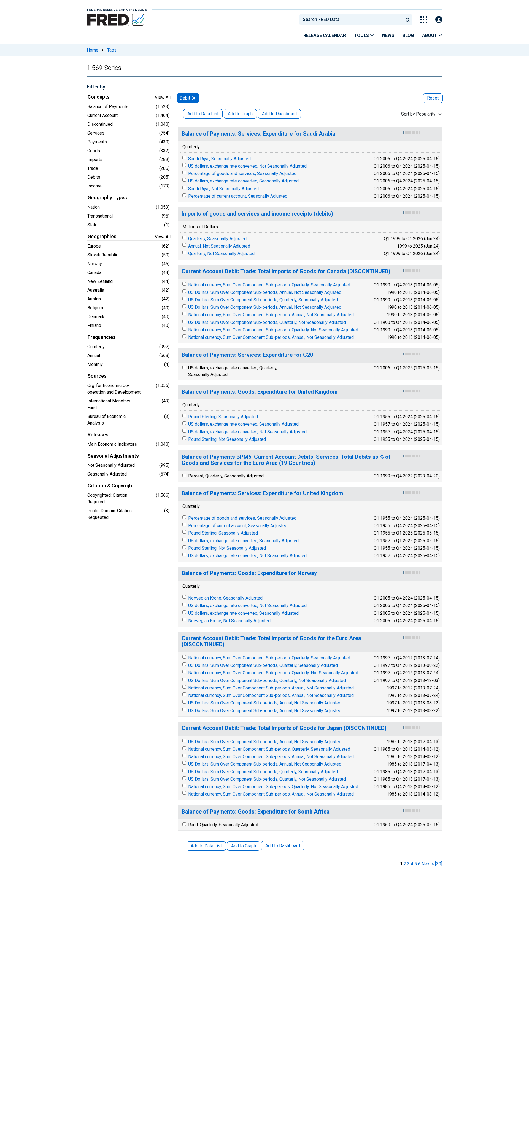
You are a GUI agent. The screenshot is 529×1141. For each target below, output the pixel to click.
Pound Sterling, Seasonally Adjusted (223, 416)
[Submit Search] (408, 19)
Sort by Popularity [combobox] (418, 114)
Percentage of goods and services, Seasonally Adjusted (242, 173)
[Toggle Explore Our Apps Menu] (423, 19)
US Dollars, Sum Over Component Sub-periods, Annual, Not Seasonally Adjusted (264, 292)
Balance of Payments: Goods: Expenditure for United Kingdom (260, 392)
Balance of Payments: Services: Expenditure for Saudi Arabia (258, 134)
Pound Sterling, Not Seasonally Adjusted (227, 439)
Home (92, 50)
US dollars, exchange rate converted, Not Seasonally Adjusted (247, 166)
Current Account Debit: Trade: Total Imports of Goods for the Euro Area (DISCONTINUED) (271, 641)
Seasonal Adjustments (113, 456)
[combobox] (351, 19)
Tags (112, 50)
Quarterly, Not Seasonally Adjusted (221, 253)
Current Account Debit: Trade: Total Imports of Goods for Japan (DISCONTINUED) (284, 728)
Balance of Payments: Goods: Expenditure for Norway (249, 573)
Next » (428, 863)
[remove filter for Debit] (193, 98)
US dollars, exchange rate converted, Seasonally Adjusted (243, 181)
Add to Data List (202, 113)
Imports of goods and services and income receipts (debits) (257, 214)
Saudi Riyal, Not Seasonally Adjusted (223, 188)
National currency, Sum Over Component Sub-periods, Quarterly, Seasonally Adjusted (269, 285)
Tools (362, 35)
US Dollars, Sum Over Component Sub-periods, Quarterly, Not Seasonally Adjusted (267, 322)
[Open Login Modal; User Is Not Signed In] (438, 19)
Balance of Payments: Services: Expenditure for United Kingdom (262, 493)
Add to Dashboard (279, 113)
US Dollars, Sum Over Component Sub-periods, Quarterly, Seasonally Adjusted (263, 299)
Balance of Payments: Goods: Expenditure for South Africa (256, 812)
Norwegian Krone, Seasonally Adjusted (225, 598)
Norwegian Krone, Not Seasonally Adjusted (229, 620)
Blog (408, 35)
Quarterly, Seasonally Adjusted (217, 238)
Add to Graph (240, 113)
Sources (97, 376)
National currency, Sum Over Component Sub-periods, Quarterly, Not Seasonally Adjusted (273, 329)
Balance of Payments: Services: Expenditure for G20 (247, 355)
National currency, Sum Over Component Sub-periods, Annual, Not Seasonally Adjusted (271, 314)
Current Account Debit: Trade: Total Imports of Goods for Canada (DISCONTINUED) (286, 271)
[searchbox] (352, 19)
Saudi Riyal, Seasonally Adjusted (219, 158)
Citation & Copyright (111, 485)
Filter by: (96, 87)
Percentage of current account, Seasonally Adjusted (237, 196)
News (388, 35)
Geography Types (107, 197)
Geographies (102, 236)
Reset (433, 98)
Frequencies (102, 337)
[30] (438, 863)
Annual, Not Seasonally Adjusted (219, 246)
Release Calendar (324, 35)
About (430, 35)
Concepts (99, 97)
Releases (98, 434)
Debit (185, 98)
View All (163, 97)
